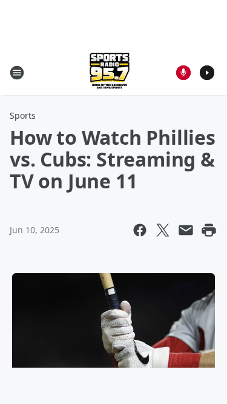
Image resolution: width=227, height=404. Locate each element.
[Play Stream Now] (207, 72)
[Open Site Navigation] (17, 72)
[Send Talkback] (183, 72)
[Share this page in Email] (185, 230)
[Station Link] (110, 72)
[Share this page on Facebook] (139, 230)
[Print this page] (208, 230)
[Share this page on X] (162, 230)
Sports (23, 115)
